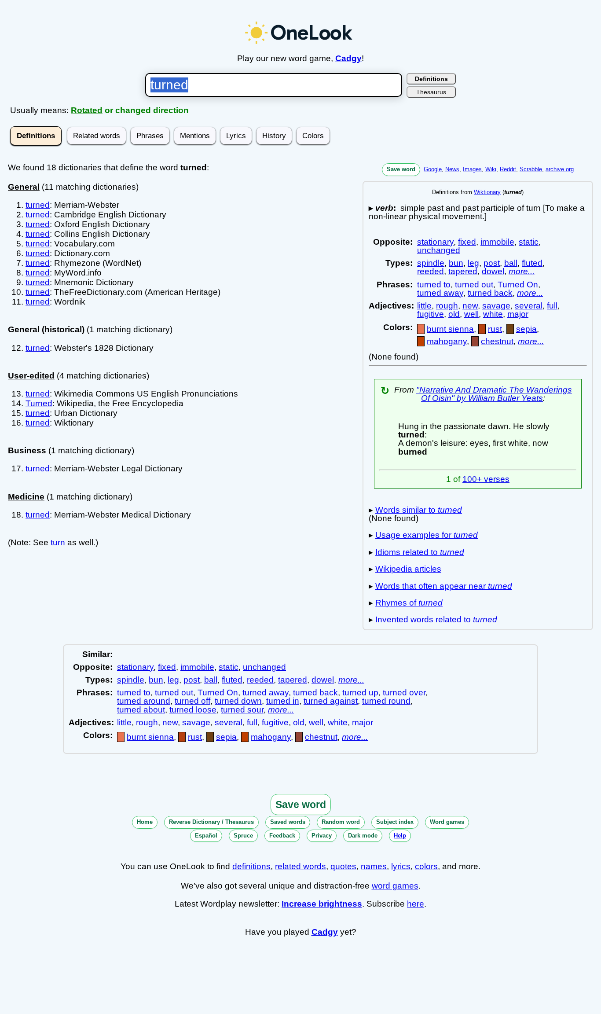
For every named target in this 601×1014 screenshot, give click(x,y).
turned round (386, 700)
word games (395, 885)
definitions (251, 866)
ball (510, 263)
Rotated (87, 110)
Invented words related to (436, 619)
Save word (401, 169)
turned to (434, 284)
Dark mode (362, 835)
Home (145, 822)
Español (206, 835)
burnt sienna (450, 329)
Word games (447, 822)
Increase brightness (322, 903)
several (528, 305)
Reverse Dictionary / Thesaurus (211, 822)
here (415, 903)
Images (472, 169)
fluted (532, 263)
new (470, 305)
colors (426, 866)
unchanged (438, 250)
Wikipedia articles (408, 568)
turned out (474, 284)
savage (496, 305)
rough (447, 305)
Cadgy (348, 58)
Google (433, 169)
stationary (435, 241)
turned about (141, 709)
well (471, 314)
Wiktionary (487, 192)
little (424, 305)
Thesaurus (431, 92)
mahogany (447, 341)
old (454, 314)
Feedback (282, 835)
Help (400, 835)
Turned (39, 403)
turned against (331, 700)
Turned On (518, 284)
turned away (440, 293)
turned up (360, 692)
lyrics (400, 866)
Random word (341, 822)
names (374, 866)
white (493, 314)
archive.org (560, 169)
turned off (192, 700)
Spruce (243, 835)
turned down (238, 700)
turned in (282, 700)
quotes (343, 866)
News (452, 169)
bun (456, 263)
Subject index (395, 822)
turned (38, 204)
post (492, 263)
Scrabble (531, 169)
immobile (497, 241)
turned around (143, 700)
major (517, 314)
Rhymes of (409, 602)
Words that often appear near (443, 586)
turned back (490, 293)
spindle (430, 263)
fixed (467, 241)
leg (473, 263)
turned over (404, 692)
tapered (462, 271)
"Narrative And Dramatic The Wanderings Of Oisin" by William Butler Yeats (494, 394)
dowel (493, 271)
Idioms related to (419, 552)
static (529, 241)
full (552, 305)
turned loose (192, 709)
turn (58, 542)
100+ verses (485, 479)
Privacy (321, 835)
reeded (430, 271)
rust (495, 329)
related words (300, 866)
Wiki (490, 169)
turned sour (242, 709)
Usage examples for (426, 535)
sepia (526, 329)
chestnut (497, 341)
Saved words (287, 822)
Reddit (508, 169)
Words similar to (418, 509)
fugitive (430, 314)
